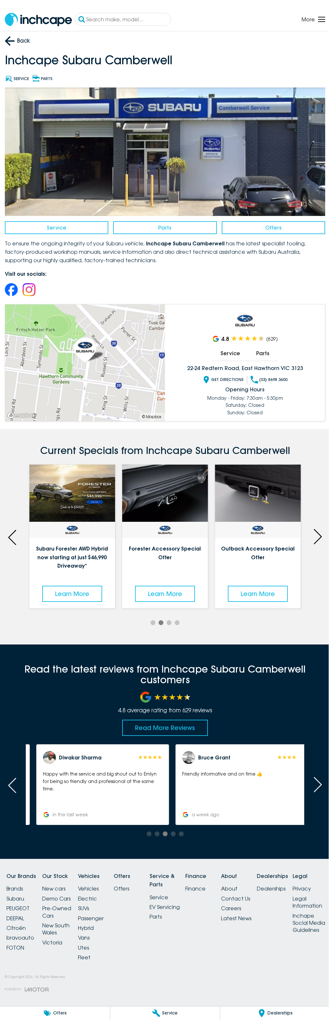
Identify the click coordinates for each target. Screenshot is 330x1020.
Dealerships (298, 885)
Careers (254, 905)
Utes (91, 945)
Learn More (71, 590)
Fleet (92, 954)
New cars (57, 885)
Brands (14, 885)
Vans (91, 935)
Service (56, 225)
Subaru (15, 895)
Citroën (16, 925)
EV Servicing (180, 904)
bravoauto (20, 935)
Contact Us (258, 895)
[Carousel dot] (150, 619)
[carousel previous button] (13, 534)
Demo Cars (60, 895)
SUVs (91, 905)
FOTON (15, 945)
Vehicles (96, 885)
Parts (162, 225)
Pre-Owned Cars (60, 909)
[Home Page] (38, 19)
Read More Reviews (163, 725)
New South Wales (59, 926)
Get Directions (224, 377)
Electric (95, 895)
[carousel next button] (312, 534)
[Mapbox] (22, 413)
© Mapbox (149, 414)
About (252, 885)
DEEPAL (15, 915)
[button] (94, 781)
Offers (269, 225)
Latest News (259, 915)
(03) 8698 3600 (270, 377)
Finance (215, 885)
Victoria (56, 939)
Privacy (15, 978)
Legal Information (21, 991)
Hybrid (94, 925)
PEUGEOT (18, 905)
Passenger (99, 915)
